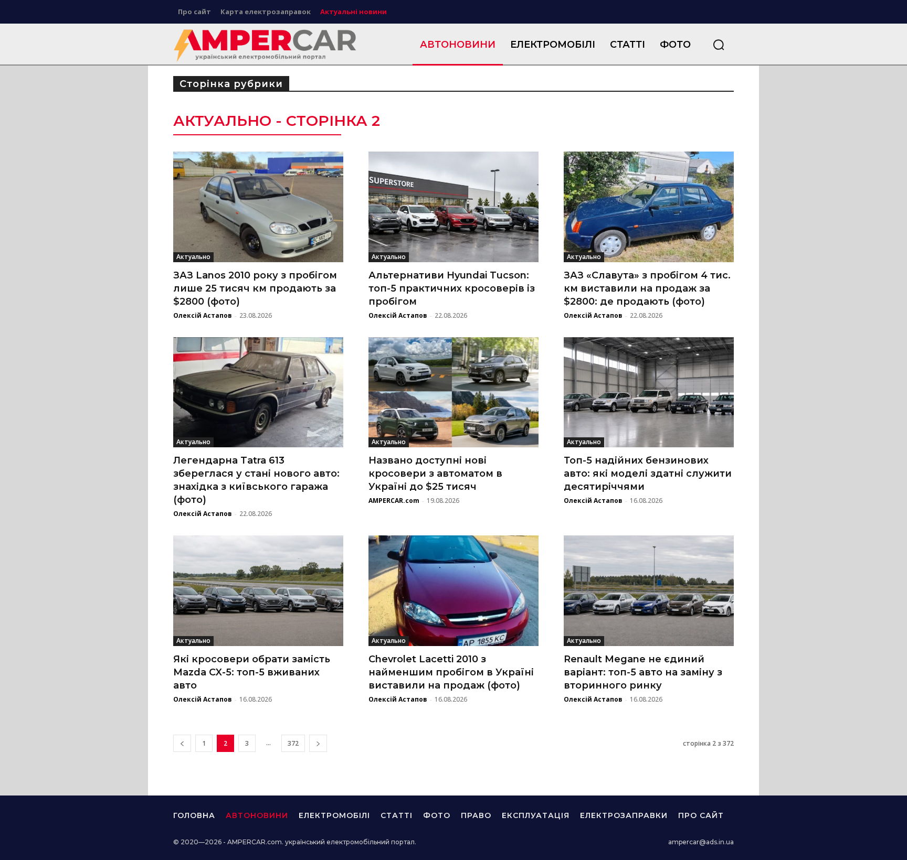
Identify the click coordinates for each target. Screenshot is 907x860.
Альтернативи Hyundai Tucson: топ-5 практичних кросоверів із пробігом (451, 288)
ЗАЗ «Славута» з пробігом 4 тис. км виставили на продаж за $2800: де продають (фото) (647, 288)
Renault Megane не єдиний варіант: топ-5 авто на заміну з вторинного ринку (643, 672)
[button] (718, 44)
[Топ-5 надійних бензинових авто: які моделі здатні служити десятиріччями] (649, 392)
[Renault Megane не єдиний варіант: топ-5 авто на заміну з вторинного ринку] (649, 590)
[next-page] (318, 743)
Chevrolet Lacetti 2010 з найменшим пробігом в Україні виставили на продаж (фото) (451, 672)
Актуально (193, 256)
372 (293, 743)
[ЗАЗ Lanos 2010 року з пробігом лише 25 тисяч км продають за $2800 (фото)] (258, 207)
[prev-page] (182, 743)
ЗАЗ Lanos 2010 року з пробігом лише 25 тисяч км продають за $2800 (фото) (255, 288)
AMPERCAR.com (393, 500)
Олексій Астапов (202, 315)
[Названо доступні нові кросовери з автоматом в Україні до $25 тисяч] (453, 392)
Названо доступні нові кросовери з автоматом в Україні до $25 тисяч (435, 473)
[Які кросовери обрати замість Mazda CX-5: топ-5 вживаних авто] (258, 590)
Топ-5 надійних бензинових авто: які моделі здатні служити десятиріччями (648, 473)
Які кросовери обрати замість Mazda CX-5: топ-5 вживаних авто (251, 672)
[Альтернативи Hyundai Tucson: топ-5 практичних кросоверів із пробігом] (453, 207)
